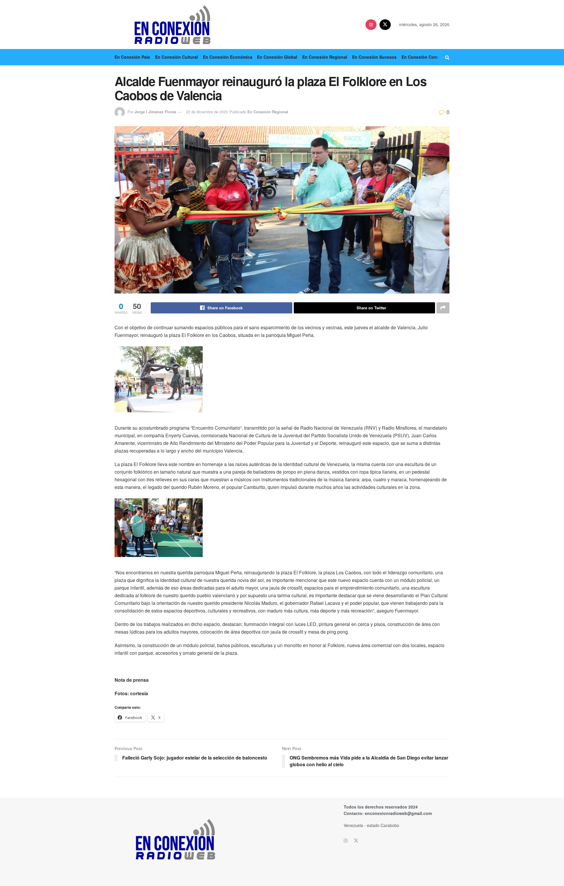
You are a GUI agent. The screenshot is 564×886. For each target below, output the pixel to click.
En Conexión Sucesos (374, 57)
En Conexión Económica (227, 57)
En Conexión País (132, 57)
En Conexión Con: (420, 57)
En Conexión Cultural (176, 57)
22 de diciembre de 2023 (207, 111)
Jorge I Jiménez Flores (155, 111)
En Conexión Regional (324, 57)
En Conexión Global (277, 57)
